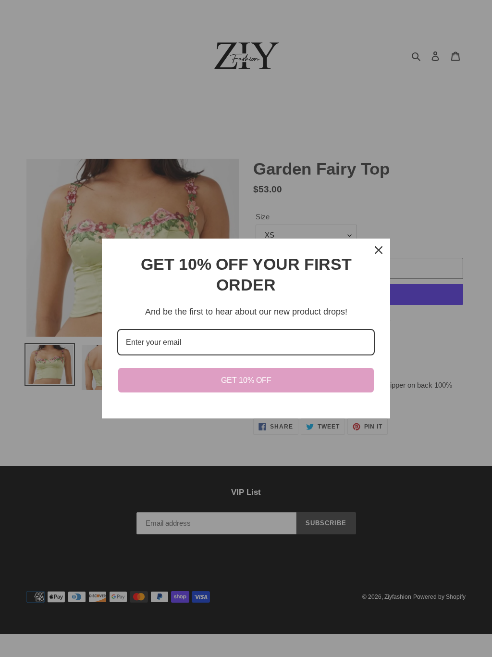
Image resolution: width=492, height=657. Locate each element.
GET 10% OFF (246, 380)
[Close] (378, 250)
